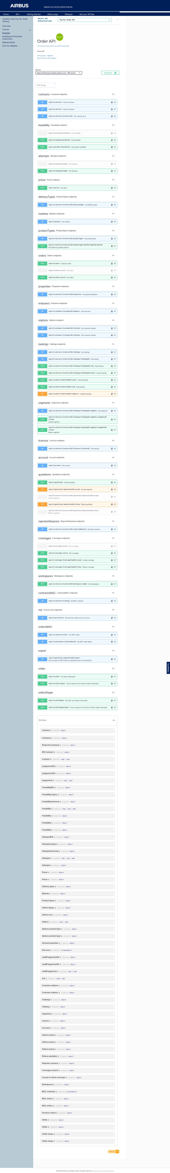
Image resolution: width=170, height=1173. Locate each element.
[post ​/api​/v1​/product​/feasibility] (115, 147)
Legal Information (108, 1171)
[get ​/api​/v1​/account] (115, 465)
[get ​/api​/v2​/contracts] (115, 109)
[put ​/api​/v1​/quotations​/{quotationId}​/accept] (115, 489)
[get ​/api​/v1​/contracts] (115, 102)
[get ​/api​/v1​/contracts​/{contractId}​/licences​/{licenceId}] (115, 448)
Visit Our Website (9, 46)
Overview (6, 26)
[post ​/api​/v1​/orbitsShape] (115, 700)
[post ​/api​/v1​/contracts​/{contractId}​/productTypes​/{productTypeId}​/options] (115, 246)
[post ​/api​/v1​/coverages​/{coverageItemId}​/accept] (115, 560)
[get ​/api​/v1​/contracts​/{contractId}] (115, 116)
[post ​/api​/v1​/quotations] (115, 482)
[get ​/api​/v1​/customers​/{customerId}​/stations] (115, 328)
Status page (52, 14)
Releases (69, 14)
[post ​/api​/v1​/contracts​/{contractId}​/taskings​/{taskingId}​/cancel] (115, 373)
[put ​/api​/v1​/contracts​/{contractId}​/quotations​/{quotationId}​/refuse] (115, 511)
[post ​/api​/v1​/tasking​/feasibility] (115, 133)
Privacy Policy (96, 1171)
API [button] (17, 14)
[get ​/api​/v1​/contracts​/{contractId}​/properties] (115, 294)
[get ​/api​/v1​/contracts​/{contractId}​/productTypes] (115, 238)
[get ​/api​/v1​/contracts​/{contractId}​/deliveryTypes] (115, 204)
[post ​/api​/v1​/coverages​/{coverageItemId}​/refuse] (115, 567)
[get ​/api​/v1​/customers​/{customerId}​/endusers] (115, 311)
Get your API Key (86, 14)
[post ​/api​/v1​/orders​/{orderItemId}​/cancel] (115, 380)
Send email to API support (46, 58)
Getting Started (33, 14)
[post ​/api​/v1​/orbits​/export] (115, 683)
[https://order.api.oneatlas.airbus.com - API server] (59, 73)
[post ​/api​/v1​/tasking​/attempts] (115, 164)
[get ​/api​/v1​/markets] (115, 221)
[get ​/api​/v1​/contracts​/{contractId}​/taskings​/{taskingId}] (115, 359)
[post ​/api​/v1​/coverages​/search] (115, 546)
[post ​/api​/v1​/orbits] (115, 676)
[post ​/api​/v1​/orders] (115, 263)
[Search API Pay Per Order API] (85, 20)
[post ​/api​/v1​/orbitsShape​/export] (115, 707)
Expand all (56, 730)
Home (6, 14)
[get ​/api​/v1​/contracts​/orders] (115, 634)
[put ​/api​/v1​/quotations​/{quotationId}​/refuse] (115, 504)
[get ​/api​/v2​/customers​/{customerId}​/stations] (115, 335)
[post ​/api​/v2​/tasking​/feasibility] (115, 140)
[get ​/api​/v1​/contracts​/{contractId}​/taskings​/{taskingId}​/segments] (115, 410)
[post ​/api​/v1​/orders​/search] (115, 270)
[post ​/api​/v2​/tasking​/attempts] (115, 171)
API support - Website (45, 56)
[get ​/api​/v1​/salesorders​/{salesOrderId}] (115, 641)
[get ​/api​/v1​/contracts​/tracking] (115, 600)
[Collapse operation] (113, 94)
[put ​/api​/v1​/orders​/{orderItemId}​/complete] (115, 393)
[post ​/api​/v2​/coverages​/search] (115, 553)
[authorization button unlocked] (111, 102)
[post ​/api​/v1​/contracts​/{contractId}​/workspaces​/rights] (115, 584)
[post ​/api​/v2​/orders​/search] (115, 277)
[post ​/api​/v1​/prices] (115, 187)
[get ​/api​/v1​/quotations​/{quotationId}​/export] (115, 659)
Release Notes (8, 42)
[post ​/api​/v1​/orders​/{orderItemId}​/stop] (115, 386)
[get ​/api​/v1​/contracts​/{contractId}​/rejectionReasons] (115, 529)
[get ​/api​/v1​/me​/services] (115, 617)
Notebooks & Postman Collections (12, 37)
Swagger (6, 33)
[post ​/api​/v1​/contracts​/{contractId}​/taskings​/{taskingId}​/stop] (115, 366)
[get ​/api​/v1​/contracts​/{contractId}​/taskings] (115, 352)
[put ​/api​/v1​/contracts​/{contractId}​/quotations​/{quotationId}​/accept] (115, 496)
